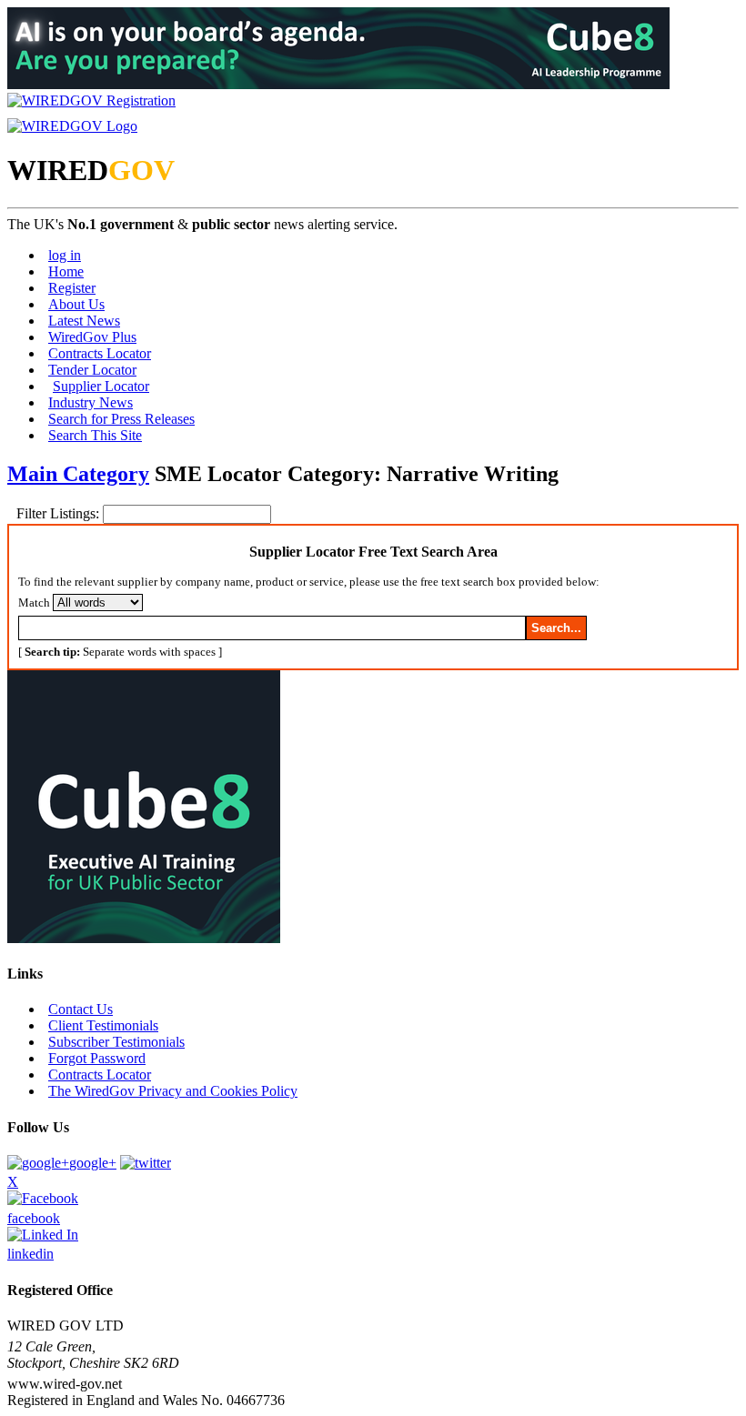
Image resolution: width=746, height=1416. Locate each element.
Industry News (90, 402)
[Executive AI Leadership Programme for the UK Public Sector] (338, 84)
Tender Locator (92, 369)
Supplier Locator (101, 386)
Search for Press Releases (121, 419)
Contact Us (80, 1009)
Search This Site (95, 435)
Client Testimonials (103, 1025)
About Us (76, 304)
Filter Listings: (59, 513)
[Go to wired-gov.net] (72, 126)
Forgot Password (97, 1058)
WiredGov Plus (92, 337)
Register (72, 288)
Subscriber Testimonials (116, 1041)
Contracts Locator (99, 353)
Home (66, 271)
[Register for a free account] (91, 100)
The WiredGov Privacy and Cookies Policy (172, 1091)
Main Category (78, 474)
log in (64, 255)
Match (34, 602)
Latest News (84, 320)
